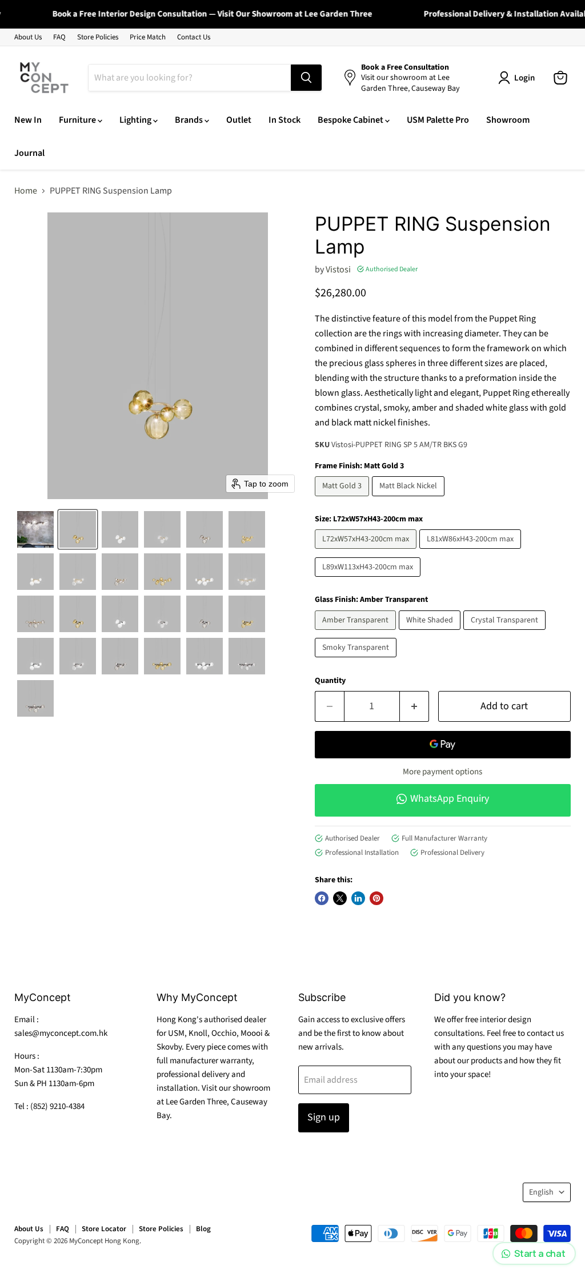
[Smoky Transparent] (357, 660)
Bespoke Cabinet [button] (351, 120)
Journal (29, 153)
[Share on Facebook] (321, 898)
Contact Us (193, 37)
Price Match (148, 37)
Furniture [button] (78, 120)
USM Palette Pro (438, 120)
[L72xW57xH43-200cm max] (367, 551)
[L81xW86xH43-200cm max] (471, 551)
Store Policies (97, 37)
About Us (28, 37)
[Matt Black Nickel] (409, 499)
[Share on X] (340, 898)
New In (28, 120)
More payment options (442, 772)
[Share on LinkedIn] (358, 898)
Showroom (508, 120)
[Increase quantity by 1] (414, 706)
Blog (203, 1229)
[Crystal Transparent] (505, 632)
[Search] (306, 78)
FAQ (59, 37)
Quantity (330, 680)
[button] (35, 529)
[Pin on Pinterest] (376, 898)
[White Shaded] (431, 632)
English (541, 1192)
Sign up (323, 1117)
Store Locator (104, 1229)
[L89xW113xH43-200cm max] (369, 579)
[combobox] (190, 78)
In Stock (284, 120)
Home (25, 191)
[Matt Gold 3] (343, 499)
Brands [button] (190, 120)
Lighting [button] (136, 120)
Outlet (238, 120)
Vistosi (338, 269)
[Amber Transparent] (357, 632)
